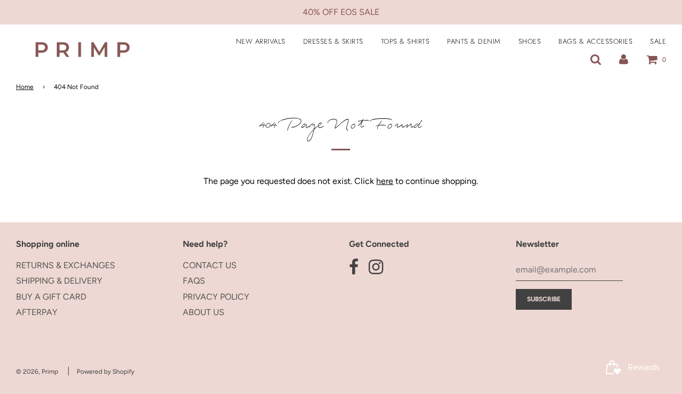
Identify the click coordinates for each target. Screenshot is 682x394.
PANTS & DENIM (474, 41)
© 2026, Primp (37, 371)
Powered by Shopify (105, 371)
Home (25, 87)
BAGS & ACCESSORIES (595, 41)
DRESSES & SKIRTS (333, 41)
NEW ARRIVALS (261, 41)
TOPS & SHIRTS (405, 41)
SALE (658, 41)
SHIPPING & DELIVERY (59, 281)
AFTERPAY (37, 312)
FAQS (194, 281)
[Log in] (623, 59)
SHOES (529, 41)
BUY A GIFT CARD (51, 297)
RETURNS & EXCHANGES (65, 265)
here (384, 181)
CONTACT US (210, 265)
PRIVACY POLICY (216, 297)
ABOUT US (203, 312)
